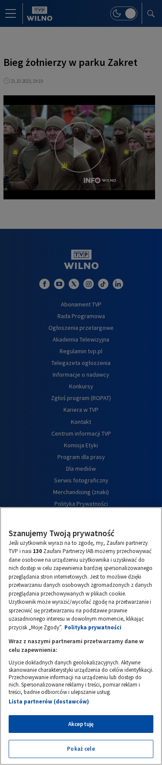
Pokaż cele (81, 748)
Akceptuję (81, 724)
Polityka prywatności (92, 627)
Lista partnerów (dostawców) (49, 701)
